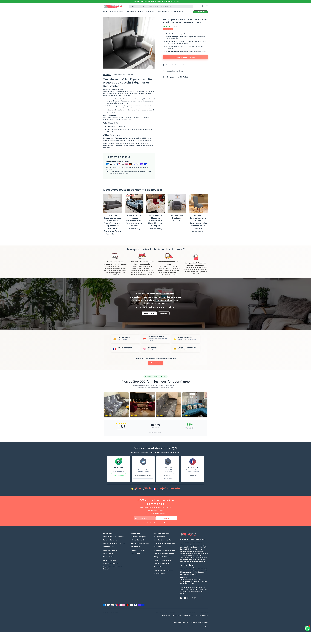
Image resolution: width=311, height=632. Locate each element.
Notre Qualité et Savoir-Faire (163, 540)
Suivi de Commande (203, 612)
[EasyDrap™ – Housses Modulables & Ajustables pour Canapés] (155, 203)
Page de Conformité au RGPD (163, 570)
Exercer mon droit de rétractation (114, 543)
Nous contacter (155, 363)
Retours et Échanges (110, 540)
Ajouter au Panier (149, 313)
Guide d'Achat (178, 11)
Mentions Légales (159, 573)
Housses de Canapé (116, 11)
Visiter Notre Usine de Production (186, 619)
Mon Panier (159, 612)
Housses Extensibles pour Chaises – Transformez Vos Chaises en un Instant (198, 222)
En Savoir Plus (193, 475)
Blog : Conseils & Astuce (202, 615)
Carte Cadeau (135, 553)
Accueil (105, 11)
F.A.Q (165, 612)
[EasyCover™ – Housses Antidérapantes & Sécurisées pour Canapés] (134, 203)
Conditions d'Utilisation (161, 563)
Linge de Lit (149, 11)
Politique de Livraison (202, 619)
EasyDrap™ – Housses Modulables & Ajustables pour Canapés (155, 220)
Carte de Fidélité (182, 612)
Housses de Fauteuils (177, 216)
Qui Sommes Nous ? (171, 619)
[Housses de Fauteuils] (177, 203)
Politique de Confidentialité (162, 557)
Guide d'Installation (109, 560)
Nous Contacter (108, 553)
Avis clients (163, 313)
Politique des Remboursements (180, 622)
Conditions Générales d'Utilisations (199, 622)
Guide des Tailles (108, 557)
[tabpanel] (129, 113)
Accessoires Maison (163, 11)
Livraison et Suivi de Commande (113, 536)
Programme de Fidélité (110, 563)
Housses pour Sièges (134, 11)
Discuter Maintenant (118, 475)
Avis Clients (157, 547)
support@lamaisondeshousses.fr (143, 475)
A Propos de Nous (159, 536)
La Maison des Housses (113, 612)
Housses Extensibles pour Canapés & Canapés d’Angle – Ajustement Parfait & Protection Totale (113, 223)
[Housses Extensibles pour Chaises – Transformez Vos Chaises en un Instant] (198, 203)
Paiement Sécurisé (160, 567)
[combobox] (161, 6)
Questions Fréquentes (110, 550)
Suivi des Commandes (138, 540)
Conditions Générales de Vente (164, 553)
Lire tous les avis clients (154, 432)
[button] (207, 6)
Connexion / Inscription (138, 536)
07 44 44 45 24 (168, 475)
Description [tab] (107, 74)
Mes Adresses (135, 547)
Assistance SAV (108, 547)
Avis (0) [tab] (130, 74)
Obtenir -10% (166, 518)
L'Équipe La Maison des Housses (164, 543)
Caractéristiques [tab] (120, 74)
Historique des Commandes (140, 543)
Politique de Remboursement (163, 560)
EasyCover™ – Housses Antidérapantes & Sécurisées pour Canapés (134, 220)
